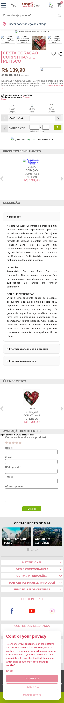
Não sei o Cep (37, 131)
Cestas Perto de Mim (32, 523)
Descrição (15, 216)
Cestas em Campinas (42, 540)
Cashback (51, 5)
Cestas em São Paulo (15, 540)
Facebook (11, 611)
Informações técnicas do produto (28, 349)
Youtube (31, 611)
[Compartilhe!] (60, 54)
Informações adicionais (23, 361)
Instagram (52, 611)
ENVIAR (31, 509)
